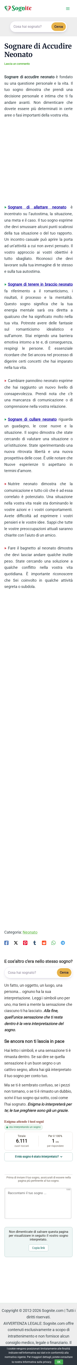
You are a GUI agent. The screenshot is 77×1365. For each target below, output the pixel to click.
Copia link (38, 1248)
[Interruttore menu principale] (68, 9)
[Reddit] (44, 942)
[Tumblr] (35, 942)
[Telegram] (63, 942)
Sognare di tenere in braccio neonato (40, 284)
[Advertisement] (38, 163)
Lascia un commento (17, 63)
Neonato (30, 932)
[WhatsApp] (53, 942)
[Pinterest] (25, 942)
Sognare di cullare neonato (32, 419)
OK (59, 1361)
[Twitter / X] (16, 942)
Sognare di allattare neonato (37, 207)
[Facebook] (6, 942)
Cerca (58, 27)
